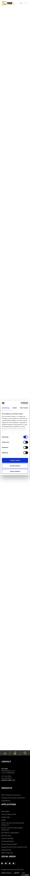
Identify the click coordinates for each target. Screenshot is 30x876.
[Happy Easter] (15, 140)
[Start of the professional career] (15, 352)
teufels (25, 875)
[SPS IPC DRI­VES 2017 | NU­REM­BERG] (15, 694)
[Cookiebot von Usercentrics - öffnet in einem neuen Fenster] (21, 403)
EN (20, 3)
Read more (9, 122)
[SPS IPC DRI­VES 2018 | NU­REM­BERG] (15, 484)
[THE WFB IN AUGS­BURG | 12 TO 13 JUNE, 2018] (15, 589)
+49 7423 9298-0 (25, 752)
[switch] (25, 442)
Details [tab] (15, 408)
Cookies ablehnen (15, 471)
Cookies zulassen (15, 460)
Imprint (16, 873)
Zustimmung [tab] (5, 408)
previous (4, 399)
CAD (15, 752)
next (15, 744)
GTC (23, 873)
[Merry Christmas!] (15, 245)
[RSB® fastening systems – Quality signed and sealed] (15, 192)
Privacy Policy (6, 873)
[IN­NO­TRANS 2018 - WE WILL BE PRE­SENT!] (15, 536)
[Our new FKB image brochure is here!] (15, 87)
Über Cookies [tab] (24, 408)
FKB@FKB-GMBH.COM (8, 780)
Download (5, 752)
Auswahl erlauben (15, 466)
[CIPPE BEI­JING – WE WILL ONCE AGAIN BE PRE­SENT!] (15, 642)
